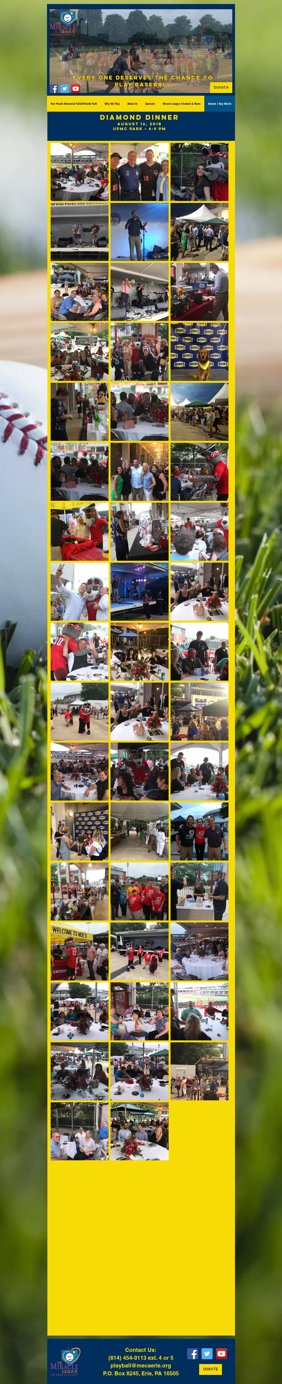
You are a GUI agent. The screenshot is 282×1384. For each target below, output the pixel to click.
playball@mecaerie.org (140, 1365)
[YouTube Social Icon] (75, 88)
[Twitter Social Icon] (64, 88)
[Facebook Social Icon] (53, 88)
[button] (140, 51)
